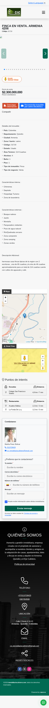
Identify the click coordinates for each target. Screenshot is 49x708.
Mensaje (8, 489)
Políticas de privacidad (24, 564)
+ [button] (5, 297)
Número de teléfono (12, 481)
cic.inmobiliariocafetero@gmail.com (20, 451)
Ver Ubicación (20, 363)
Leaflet (28, 342)
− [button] (5, 301)
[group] (24, 37)
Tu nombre (9, 463)
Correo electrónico (12, 472)
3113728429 (11, 447)
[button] (4, 69)
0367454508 (24, 599)
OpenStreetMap (41, 342)
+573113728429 (24, 595)
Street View (13, 79)
